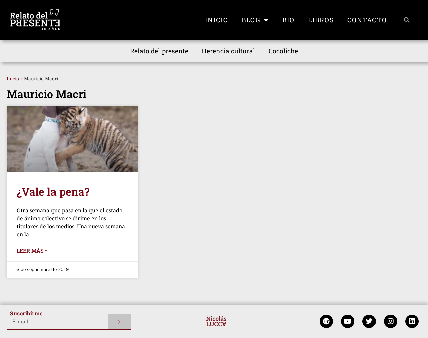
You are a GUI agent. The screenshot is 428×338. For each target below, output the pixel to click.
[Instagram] (390, 321)
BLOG (251, 20)
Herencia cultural (228, 51)
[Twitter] (369, 321)
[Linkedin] (412, 321)
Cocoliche (283, 51)
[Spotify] (326, 321)
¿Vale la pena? (53, 191)
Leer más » (32, 250)
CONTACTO (367, 20)
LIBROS (321, 20)
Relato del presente (159, 51)
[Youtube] (347, 321)
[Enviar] (119, 322)
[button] (407, 20)
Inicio (13, 78)
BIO (288, 20)
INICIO (216, 20)
